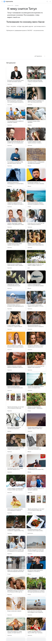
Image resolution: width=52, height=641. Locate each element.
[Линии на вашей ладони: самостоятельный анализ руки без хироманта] (15, 382)
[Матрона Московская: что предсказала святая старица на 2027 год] (36, 320)
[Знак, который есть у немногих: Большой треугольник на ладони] (15, 341)
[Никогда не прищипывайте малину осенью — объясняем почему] (36, 402)
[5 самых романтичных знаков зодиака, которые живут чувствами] (15, 239)
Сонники (17, 5)
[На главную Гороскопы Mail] (9, 1)
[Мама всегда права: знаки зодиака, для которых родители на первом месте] (36, 239)
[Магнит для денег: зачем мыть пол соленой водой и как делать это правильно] (15, 96)
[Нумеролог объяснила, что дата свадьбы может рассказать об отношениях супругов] (36, 341)
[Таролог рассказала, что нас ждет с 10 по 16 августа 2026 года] (15, 402)
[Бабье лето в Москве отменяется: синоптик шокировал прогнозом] (15, 565)
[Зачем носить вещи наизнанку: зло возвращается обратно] (15, 504)
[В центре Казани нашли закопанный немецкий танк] (36, 443)
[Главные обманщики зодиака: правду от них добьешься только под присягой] (15, 218)
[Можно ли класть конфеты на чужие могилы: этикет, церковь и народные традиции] (15, 259)
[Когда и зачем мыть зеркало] (15, 606)
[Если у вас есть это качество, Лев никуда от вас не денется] (15, 443)
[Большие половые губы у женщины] (36, 116)
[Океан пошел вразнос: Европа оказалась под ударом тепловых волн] (36, 198)
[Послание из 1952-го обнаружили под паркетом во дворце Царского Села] (36, 157)
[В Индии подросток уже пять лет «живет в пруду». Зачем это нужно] (36, 259)
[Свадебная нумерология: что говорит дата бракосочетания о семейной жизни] (15, 198)
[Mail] (4, 1)
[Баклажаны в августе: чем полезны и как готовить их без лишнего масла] (36, 525)
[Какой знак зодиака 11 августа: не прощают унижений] (36, 484)
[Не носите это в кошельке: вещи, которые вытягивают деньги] (15, 76)
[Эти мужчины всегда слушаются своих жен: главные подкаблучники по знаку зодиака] (15, 116)
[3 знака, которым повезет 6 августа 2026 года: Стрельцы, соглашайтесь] (36, 627)
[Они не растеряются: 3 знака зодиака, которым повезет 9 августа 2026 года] (15, 627)
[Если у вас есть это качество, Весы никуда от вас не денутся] (36, 606)
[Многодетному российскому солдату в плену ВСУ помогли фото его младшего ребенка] (36, 76)
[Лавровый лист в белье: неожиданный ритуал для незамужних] (15, 280)
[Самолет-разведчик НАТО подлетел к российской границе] (36, 280)
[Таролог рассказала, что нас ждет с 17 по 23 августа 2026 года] (36, 504)
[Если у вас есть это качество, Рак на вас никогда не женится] (36, 218)
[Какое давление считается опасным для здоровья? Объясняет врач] (15, 423)
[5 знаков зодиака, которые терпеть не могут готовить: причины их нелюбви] (36, 137)
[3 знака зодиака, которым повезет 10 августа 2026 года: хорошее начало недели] (15, 484)
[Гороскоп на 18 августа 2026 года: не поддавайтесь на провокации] (15, 545)
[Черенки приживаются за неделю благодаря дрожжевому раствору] (36, 586)
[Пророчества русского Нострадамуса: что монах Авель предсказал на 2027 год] (15, 178)
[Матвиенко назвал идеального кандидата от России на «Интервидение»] (36, 565)
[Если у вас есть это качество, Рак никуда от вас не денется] (36, 361)
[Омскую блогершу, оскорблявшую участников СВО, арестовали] (36, 463)
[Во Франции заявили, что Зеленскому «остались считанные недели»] (36, 178)
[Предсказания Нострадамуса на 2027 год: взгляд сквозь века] (36, 96)
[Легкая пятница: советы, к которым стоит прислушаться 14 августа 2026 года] (15, 300)
